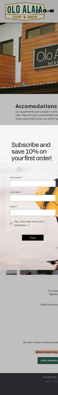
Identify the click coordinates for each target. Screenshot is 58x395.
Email (13, 206)
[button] (33, 238)
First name (16, 177)
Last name (15, 192)
